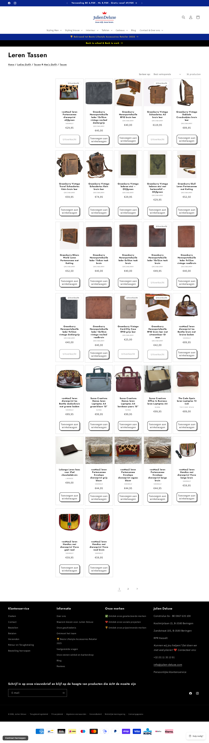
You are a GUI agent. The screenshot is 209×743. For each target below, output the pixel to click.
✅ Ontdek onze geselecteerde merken (125, 616)
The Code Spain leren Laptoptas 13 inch (187, 401)
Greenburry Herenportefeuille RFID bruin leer (128, 114)
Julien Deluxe (20, 714)
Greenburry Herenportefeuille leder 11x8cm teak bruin (98, 259)
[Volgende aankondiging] (141, 3)
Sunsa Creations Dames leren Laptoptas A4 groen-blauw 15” (98, 402)
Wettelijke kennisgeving (115, 714)
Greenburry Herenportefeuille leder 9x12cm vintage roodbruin (186, 259)
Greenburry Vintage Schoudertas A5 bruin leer (157, 114)
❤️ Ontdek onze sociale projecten (123, 621)
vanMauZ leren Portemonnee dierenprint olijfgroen (69, 116)
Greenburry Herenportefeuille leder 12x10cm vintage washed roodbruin (99, 332)
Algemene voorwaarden (76, 714)
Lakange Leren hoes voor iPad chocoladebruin (69, 472)
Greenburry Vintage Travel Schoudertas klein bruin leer (69, 186)
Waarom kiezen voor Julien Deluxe (75, 621)
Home (11, 64)
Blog (59, 660)
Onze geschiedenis (66, 627)
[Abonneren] (63, 693)
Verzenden (13, 639)
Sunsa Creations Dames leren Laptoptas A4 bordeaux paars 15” (128, 402)
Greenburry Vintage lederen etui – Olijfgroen (128, 186)
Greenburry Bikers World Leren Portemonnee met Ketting (69, 259)
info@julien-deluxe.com (168, 664)
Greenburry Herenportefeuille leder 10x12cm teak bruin (157, 259)
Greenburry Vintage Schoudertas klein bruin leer (98, 186)
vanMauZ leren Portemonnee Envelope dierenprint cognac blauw (128, 475)
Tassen (37, 64)
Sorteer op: (144, 74)
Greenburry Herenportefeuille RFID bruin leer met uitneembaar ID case (157, 332)
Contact (12, 621)
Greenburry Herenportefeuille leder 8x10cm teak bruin (128, 259)
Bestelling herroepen (19, 650)
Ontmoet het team (66, 633)
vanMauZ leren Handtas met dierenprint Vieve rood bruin (98, 545)
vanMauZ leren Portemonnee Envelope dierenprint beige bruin (157, 475)
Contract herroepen (15, 738)
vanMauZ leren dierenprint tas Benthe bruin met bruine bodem (187, 330)
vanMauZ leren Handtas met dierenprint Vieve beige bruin (186, 473)
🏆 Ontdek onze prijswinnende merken (125, 627)
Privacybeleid (57, 714)
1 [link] (119, 588)
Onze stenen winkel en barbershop (75, 654)
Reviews (61, 666)
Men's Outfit (50, 64)
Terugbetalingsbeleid (39, 714)
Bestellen (13, 627)
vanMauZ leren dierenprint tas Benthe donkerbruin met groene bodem (69, 402)
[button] (54, 30)
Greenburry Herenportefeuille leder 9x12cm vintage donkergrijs (69, 330)
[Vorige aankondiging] (67, 3)
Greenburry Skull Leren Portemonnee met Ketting (187, 186)
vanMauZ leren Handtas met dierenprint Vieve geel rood (69, 545)
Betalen (12, 633)
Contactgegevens (136, 714)
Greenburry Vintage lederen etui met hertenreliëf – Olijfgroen (157, 187)
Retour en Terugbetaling (21, 644)
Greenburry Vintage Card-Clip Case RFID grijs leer (128, 329)
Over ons (61, 616)
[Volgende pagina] (137, 588)
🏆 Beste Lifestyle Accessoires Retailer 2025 (77, 641)
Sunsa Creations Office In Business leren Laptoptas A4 (157, 401)
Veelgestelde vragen (67, 649)
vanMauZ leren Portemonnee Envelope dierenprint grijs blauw (98, 475)
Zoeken (12, 616)
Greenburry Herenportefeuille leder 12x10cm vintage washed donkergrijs (99, 117)
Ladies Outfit (24, 64)
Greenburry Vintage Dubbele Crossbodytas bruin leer (186, 116)
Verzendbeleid (95, 714)
